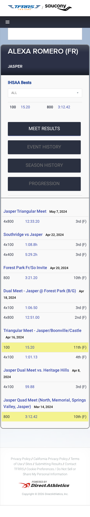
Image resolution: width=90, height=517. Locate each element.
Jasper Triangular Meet (24, 211)
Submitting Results (48, 464)
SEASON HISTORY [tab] (44, 165)
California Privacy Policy (50, 459)
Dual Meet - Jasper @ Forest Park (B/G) (39, 290)
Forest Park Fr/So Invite (25, 267)
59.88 (29, 387)
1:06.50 (31, 307)
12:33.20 (32, 221)
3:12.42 (64, 107)
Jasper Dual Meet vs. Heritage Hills (36, 370)
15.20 (25, 107)
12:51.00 (32, 317)
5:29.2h (31, 254)
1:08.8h (31, 244)
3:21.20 (31, 278)
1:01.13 (31, 357)
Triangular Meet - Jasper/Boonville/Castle (42, 330)
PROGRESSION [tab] (44, 183)
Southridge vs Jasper (22, 234)
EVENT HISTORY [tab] (44, 147)
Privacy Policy (21, 459)
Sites (28, 464)
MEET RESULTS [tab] (44, 128)
